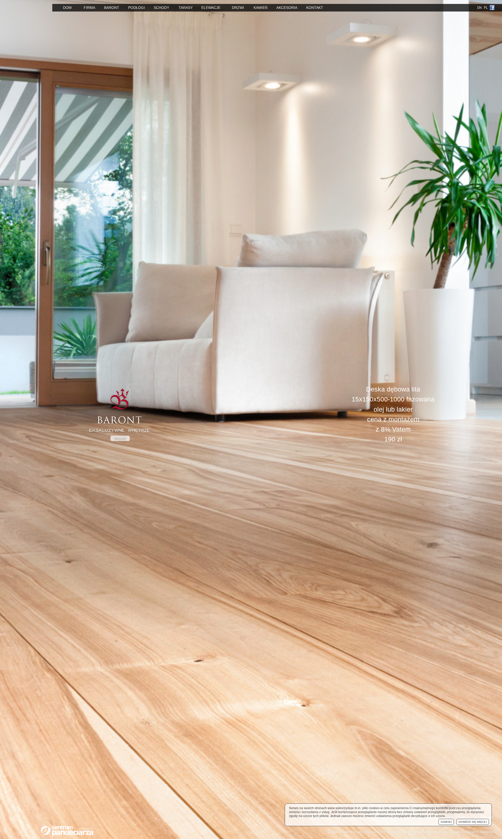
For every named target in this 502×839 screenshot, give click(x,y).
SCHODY (161, 7)
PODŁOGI (136, 7)
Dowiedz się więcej (473, 821)
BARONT (111, 7)
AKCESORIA (286, 7)
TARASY (186, 7)
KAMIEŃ (260, 7)
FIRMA (89, 7)
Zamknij (446, 821)
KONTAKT (314, 7)
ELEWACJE (210, 7)
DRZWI (238, 7)
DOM (67, 7)
